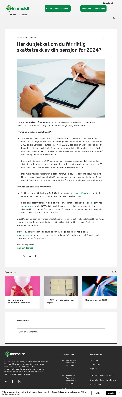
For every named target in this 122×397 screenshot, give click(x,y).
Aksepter (111, 393)
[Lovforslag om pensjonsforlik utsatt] (22, 286)
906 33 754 (69, 388)
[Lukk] (119, 393)
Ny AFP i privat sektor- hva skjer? (60, 301)
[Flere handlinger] (103, 37)
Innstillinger (98, 393)
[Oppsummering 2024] (99, 286)
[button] (114, 18)
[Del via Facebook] (18, 256)
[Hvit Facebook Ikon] (12, 381)
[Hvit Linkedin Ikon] (19, 381)
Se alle (114, 272)
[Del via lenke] (35, 256)
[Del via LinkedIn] (30, 256)
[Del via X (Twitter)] (24, 256)
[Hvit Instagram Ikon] (6, 381)
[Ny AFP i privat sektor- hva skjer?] (61, 286)
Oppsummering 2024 (96, 300)
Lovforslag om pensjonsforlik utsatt (19, 301)
